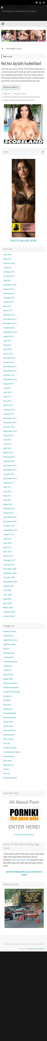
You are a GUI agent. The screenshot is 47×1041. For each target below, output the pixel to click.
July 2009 (7, 590)
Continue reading (10, 87)
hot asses (14, 97)
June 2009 (7, 595)
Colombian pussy (10, 662)
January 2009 (8, 616)
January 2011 (8, 513)
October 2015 (9, 298)
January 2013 (8, 414)
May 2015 (7, 306)
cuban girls (7, 666)
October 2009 (9, 577)
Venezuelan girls (10, 778)
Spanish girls (8, 765)
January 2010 (8, 565)
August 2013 (8, 384)
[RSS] (44, 2)
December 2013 (9, 367)
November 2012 (9, 422)
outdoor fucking (9, 748)
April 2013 (7, 401)
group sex (7, 696)
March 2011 (8, 504)
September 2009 (10, 582)
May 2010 (7, 547)
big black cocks (9, 644)
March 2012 (8, 453)
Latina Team (8, 722)
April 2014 (7, 349)
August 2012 (8, 435)
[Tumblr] (40, 2)
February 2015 (9, 315)
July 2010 (7, 539)
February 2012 (9, 457)
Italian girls (7, 709)
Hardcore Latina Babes (14, 7)
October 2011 (9, 474)
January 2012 (8, 461)
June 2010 (7, 543)
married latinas (9, 730)
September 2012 (10, 431)
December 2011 (9, 465)
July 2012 (7, 440)
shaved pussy (29, 97)
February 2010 (9, 560)
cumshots (7, 670)
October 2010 (9, 526)
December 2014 (9, 319)
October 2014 (9, 328)
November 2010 (9, 521)
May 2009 (7, 599)
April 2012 (7, 448)
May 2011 (7, 496)
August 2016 (8, 289)
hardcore (7, 97)
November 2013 (9, 371)
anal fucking (8, 636)
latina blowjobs (9, 713)
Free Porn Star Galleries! (24, 835)
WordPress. (40, 949)
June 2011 (7, 491)
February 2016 (9, 293)
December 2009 (9, 569)
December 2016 (9, 285)
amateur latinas (9, 631)
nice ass (21, 97)
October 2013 (9, 375)
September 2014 (10, 332)
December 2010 (9, 517)
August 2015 (8, 302)
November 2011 (9, 470)
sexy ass (25, 100)
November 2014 (9, 323)
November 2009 (9, 573)
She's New (7, 761)
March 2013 (8, 405)
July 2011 (7, 487)
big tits (6, 649)
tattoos (6, 769)
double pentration (10, 687)
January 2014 (8, 362)
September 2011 (10, 478)
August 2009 (8, 586)
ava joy (6, 100)
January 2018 (8, 272)
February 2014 (9, 358)
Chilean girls (8, 657)
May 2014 (7, 345)
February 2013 (9, 410)
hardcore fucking (16, 100)
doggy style (8, 679)
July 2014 (7, 341)
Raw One (7, 94)
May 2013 (7, 397)
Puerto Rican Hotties (12, 752)
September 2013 (10, 379)
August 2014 (8, 336)
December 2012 (9, 418)
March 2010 (8, 556)
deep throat (8, 674)
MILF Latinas (8, 739)
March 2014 (8, 354)
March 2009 (8, 608)
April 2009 (7, 603)
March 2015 (8, 310)
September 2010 (10, 530)
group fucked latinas (11, 692)
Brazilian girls (8, 653)
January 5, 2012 (20, 94)
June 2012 (7, 444)
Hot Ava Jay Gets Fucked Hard (21, 63)
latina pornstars (9, 717)
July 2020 (7, 255)
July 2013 (7, 388)
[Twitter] (36, 2)
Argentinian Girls (10, 640)
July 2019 (7, 267)
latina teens (8, 726)
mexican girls (8, 735)
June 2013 (7, 392)
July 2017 (7, 280)
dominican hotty (10, 683)
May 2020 (7, 259)
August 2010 (8, 534)
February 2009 (9, 612)
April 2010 (7, 552)
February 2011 (9, 508)
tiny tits (37, 97)
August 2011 (8, 483)
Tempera (31, 949)
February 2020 (9, 263)
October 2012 (9, 427)
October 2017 (9, 276)
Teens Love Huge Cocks (20, 860)
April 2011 (7, 500)
